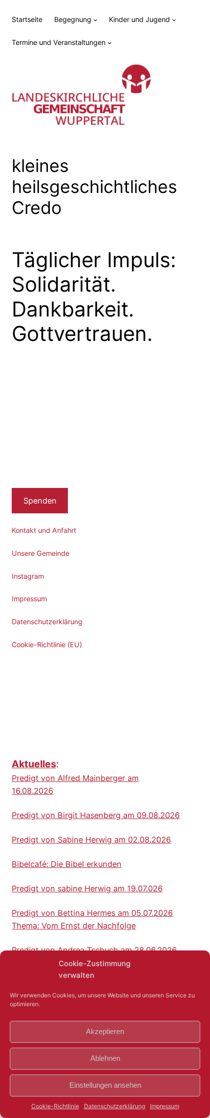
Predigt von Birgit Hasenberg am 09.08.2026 (96, 815)
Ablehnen (105, 1058)
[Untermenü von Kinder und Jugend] (174, 20)
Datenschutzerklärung (114, 1106)
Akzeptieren (105, 1031)
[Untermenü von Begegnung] (95, 20)
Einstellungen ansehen (105, 1085)
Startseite (27, 19)
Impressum (164, 1106)
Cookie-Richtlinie (55, 1106)
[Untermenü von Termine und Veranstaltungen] (109, 43)
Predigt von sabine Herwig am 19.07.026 (87, 888)
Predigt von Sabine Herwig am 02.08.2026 (91, 839)
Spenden (40, 501)
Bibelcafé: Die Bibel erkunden (67, 864)
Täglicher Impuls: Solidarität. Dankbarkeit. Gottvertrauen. (94, 297)
